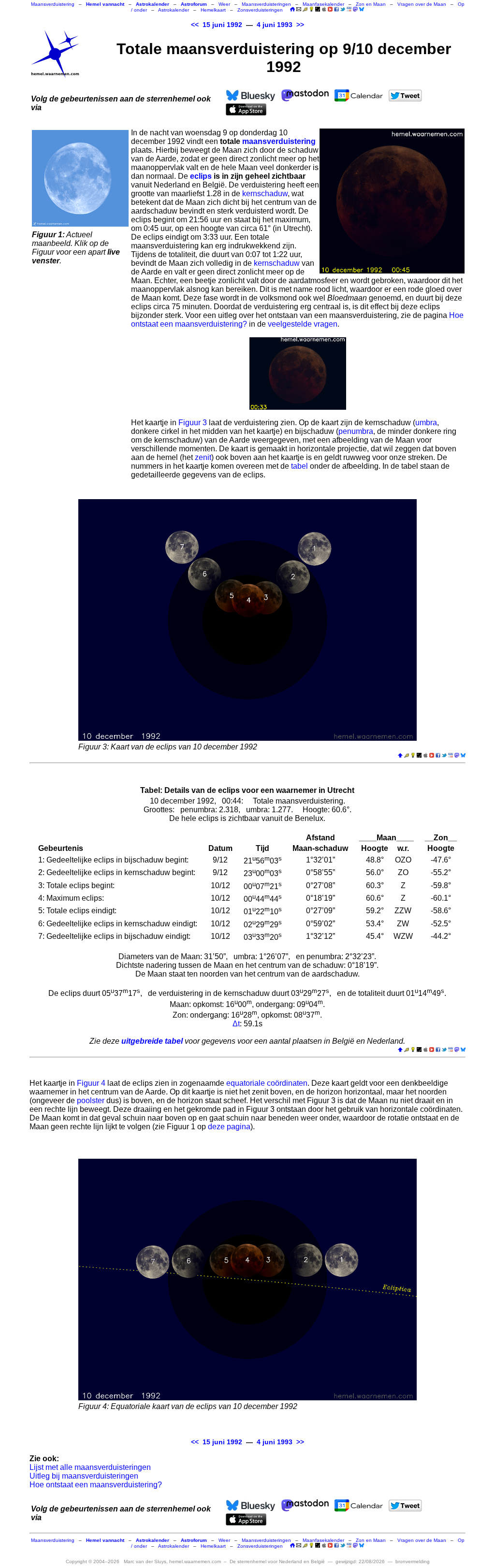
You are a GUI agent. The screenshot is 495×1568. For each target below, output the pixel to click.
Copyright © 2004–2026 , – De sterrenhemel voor (195, 1561)
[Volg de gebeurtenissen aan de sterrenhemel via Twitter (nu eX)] (342, 9)
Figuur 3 (192, 422)
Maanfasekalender (323, 4)
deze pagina (229, 1126)
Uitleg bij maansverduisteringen (83, 1476)
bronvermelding (412, 1561)
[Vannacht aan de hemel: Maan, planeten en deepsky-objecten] (305, 10)
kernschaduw (265, 193)
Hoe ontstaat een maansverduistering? (95, 1485)
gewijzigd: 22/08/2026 (360, 1561)
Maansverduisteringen (266, 4)
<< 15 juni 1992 (216, 25)
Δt (236, 1024)
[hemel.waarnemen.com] (55, 54)
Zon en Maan (371, 4)
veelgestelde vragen (302, 324)
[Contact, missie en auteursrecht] (298, 10)
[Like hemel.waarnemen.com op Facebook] (336, 9)
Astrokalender (173, 10)
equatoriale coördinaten (266, 1083)
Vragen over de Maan (421, 4)
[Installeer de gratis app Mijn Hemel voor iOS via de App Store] (323, 9)
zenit (203, 457)
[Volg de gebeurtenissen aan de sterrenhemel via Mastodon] (355, 9)
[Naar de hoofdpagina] (292, 10)
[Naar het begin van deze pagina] (400, 756)
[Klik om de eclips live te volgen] (80, 178)
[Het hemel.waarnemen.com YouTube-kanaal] (330, 9)
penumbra (355, 431)
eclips (201, 176)
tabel (299, 466)
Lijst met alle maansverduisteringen (90, 1467)
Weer (224, 4)
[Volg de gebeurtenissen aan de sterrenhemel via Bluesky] (361, 9)
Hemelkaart (213, 10)
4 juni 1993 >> (280, 25)
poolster (90, 1100)
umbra (426, 422)
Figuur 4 (91, 1083)
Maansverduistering (52, 4)
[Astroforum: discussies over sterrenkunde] (317, 10)
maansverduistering (279, 141)
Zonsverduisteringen (260, 10)
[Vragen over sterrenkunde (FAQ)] (311, 10)
